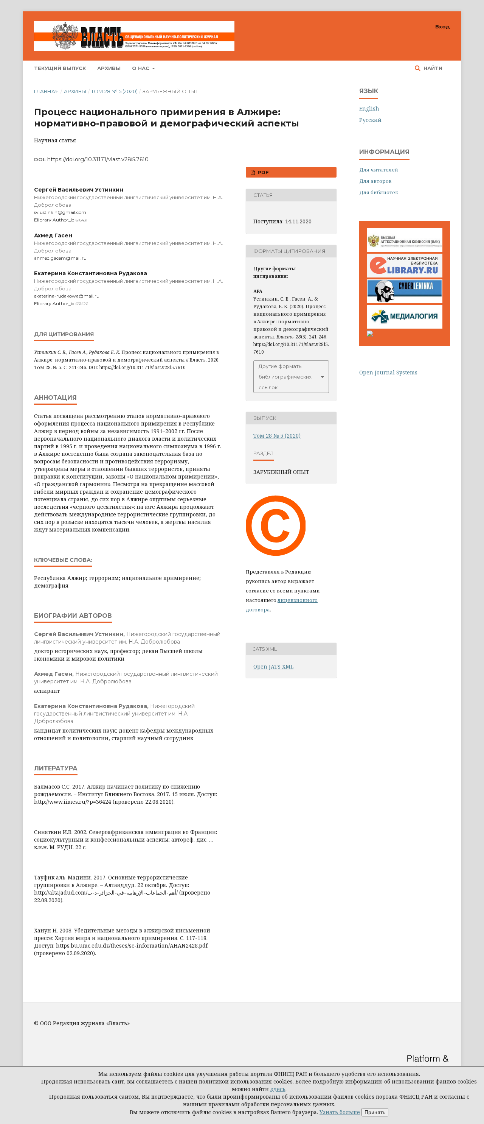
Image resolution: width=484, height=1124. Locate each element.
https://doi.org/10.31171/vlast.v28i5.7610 (98, 159)
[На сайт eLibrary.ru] (404, 275)
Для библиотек (378, 192)
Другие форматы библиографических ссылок (285, 376)
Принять (375, 1112)
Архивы (109, 68)
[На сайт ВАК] (404, 249)
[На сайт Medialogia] (404, 326)
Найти (432, 68)
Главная (46, 91)
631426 (82, 303)
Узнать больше (340, 1112)
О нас (141, 68)
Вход (442, 26)
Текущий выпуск (60, 68)
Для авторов (375, 181)
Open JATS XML (273, 666)
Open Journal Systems (388, 372)
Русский (370, 119)
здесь (277, 1089)
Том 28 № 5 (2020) (114, 91)
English (369, 108)
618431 (81, 220)
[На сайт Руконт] (370, 334)
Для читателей (378, 169)
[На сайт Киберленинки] (404, 300)
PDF (262, 172)
